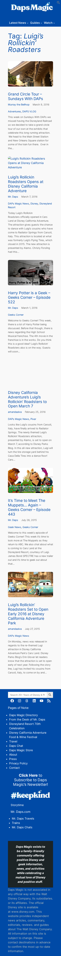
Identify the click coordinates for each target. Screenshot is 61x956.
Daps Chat (16, 745)
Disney (34, 203)
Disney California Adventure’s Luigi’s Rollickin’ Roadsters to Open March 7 (27, 399)
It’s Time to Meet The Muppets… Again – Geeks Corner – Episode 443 (29, 507)
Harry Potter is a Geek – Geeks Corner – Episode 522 (29, 297)
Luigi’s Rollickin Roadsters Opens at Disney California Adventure (25, 184)
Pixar (33, 419)
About (13, 754)
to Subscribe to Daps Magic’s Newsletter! (30, 780)
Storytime (17, 805)
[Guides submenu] (41, 23)
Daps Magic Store (21, 750)
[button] (58, 3)
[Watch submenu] (54, 23)
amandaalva (15, 411)
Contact (14, 767)
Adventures (14, 111)
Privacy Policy (18, 763)
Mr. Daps (13, 196)
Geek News (14, 527)
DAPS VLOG (29, 111)
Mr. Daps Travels (23, 818)
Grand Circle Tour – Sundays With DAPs (25, 96)
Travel (13, 741)
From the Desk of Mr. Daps (27, 719)
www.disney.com (22, 911)
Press (13, 759)
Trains (16, 823)
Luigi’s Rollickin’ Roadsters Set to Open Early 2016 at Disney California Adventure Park (28, 614)
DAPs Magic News (18, 203)
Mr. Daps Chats (22, 827)
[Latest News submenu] (27, 23)
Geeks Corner (16, 314)
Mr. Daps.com (20, 811)
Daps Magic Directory (23, 715)
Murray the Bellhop (18, 104)
